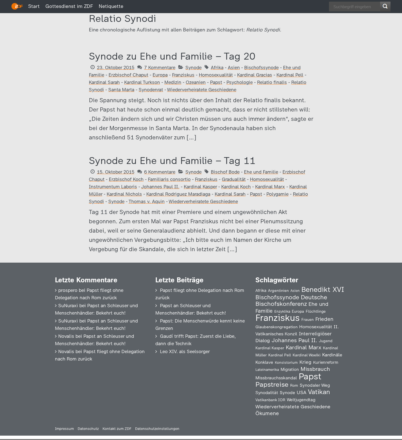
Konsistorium (286, 362)
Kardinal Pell (289, 75)
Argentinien (278, 290)
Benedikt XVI (322, 289)
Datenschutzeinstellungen (157, 429)
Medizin (172, 82)
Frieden (324, 319)
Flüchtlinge (316, 311)
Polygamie (277, 194)
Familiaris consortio (169, 179)
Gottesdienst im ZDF (69, 6)
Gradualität (234, 179)
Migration (290, 369)
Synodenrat (151, 89)
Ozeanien (196, 82)
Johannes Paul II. (160, 186)
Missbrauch (315, 369)
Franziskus (183, 75)
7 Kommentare (159, 67)
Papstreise (272, 384)
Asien (234, 67)
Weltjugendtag (301, 399)
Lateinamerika (267, 370)
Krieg (305, 362)
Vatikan (319, 392)
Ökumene (267, 413)
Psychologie (239, 82)
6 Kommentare (159, 172)
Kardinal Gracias (254, 75)
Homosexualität (216, 75)
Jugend (326, 341)
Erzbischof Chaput (128, 75)
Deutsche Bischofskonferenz (291, 300)
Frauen (307, 319)
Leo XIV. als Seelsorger (185, 351)
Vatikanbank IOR (270, 400)
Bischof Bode (225, 172)
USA (301, 392)
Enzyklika (282, 311)
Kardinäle (332, 354)
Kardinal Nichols (124, 194)
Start (34, 6)
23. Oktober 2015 (115, 67)
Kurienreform (325, 362)
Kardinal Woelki (307, 355)
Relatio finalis (272, 82)
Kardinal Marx (270, 186)
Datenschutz (88, 429)
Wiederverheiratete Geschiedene (201, 89)
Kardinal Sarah (104, 82)
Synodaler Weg (315, 385)
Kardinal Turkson (142, 82)
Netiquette (111, 6)
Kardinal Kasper (200, 186)
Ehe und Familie (261, 172)
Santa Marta (121, 89)
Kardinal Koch (236, 186)
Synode (193, 67)
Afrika (217, 67)
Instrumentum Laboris (113, 186)
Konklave (264, 362)
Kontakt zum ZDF (117, 429)
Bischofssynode (261, 67)
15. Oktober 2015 (115, 172)
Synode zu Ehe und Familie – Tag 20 (172, 56)
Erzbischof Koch (126, 179)
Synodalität (266, 392)
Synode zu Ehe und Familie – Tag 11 (172, 160)
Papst (216, 82)
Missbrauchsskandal (276, 377)
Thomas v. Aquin (147, 201)
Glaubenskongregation (276, 326)
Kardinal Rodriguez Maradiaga (178, 194)
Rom (294, 385)
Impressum (64, 429)
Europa (160, 75)
